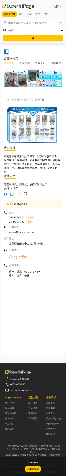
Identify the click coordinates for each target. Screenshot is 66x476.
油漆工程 (39, 99)
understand (33, 469)
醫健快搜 (50, 433)
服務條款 (9, 418)
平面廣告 (32, 413)
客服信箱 (17, 448)
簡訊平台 (50, 403)
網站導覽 (9, 408)
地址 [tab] (46, 13)
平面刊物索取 (52, 423)
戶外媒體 (32, 408)
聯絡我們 (9, 423)
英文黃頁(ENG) (53, 418)
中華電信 (50, 413)
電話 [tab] (21, 13)
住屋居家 (16, 99)
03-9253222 (20, 222)
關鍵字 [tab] (9, 13)
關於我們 (9, 403)
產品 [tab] (38, 13)
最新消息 (50, 408)
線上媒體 (32, 403)
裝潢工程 (28, 99)
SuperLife (51, 428)
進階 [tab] (29, 13)
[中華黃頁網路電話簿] (18, 6)
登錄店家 (9, 428)
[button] (10, 63)
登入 (57, 6)
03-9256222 (21, 217)
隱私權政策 (10, 413)
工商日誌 (32, 418)
